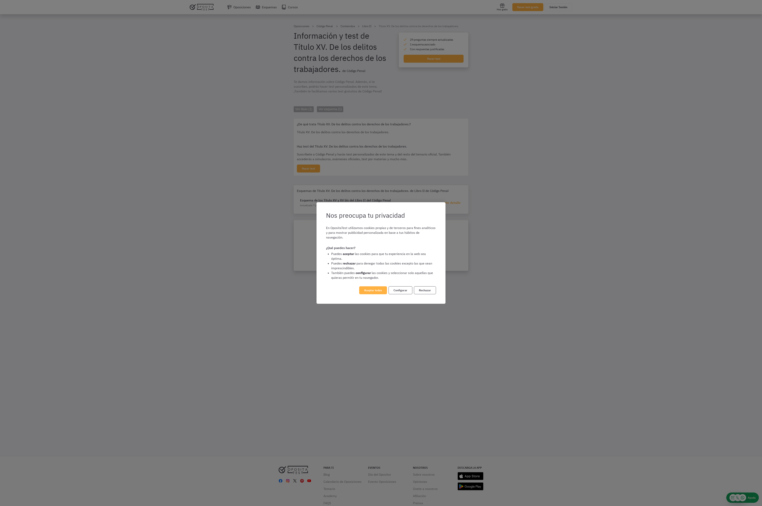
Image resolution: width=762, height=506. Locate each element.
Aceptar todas (373, 290)
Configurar (400, 290)
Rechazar (425, 290)
